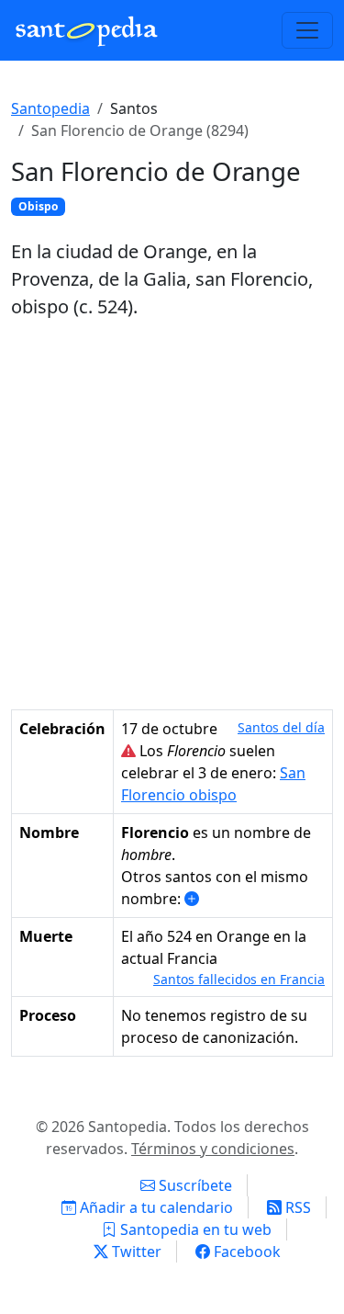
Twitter (134, 1251)
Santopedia (50, 108)
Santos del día (281, 727)
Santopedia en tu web (194, 1229)
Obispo (38, 206)
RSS (296, 1207)
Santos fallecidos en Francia (239, 979)
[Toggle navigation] (307, 30)
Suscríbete (193, 1185)
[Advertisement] (172, 515)
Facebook (245, 1251)
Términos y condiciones (212, 1148)
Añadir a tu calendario (154, 1207)
